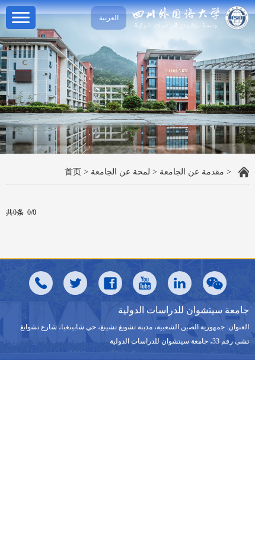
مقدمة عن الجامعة (192, 171)
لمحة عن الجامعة (120, 171)
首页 (73, 171)
